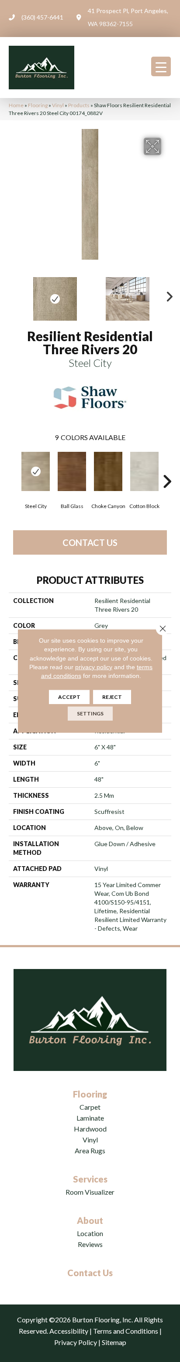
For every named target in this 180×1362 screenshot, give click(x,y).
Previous (13, 294)
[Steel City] (35, 471)
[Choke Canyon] (108, 471)
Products (79, 105)
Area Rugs (90, 1150)
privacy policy (93, 667)
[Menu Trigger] (161, 66)
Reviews (90, 1244)
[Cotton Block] (144, 471)
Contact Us (90, 542)
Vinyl (58, 105)
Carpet (90, 1107)
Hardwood (90, 1129)
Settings (90, 713)
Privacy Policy (75, 1342)
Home (16, 105)
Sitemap (114, 1342)
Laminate (90, 1118)
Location (90, 1233)
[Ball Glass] (72, 471)
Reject (112, 697)
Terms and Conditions (125, 1331)
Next (167, 294)
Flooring (38, 105)
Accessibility (68, 1331)
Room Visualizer (90, 1192)
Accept (69, 697)
